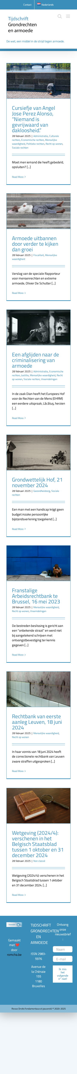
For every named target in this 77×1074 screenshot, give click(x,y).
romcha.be (14, 954)
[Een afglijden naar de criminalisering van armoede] (38, 327)
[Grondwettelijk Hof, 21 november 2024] (38, 452)
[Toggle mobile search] (60, 16)
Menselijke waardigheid (42, 375)
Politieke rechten (35, 143)
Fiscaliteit (38, 255)
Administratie (40, 135)
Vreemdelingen (49, 379)
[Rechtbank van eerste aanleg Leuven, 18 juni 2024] (38, 689)
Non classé (39, 860)
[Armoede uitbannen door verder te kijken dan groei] (38, 211)
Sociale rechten (20, 147)
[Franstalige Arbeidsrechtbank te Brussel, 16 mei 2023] (38, 563)
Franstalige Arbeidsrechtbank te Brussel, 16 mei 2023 (36, 595)
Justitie (25, 375)
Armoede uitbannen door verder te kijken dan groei (35, 243)
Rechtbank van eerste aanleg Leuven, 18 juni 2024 (37, 721)
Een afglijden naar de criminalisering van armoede (35, 360)
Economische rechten (32, 139)
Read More (18, 176)
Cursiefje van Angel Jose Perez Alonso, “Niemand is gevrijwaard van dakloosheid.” (33, 119)
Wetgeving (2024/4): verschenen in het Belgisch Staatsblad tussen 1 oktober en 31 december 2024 (38, 844)
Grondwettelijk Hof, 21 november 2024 (37, 482)
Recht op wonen (54, 143)
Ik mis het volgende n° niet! (62, 974)
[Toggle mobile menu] (68, 16)
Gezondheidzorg (41, 490)
